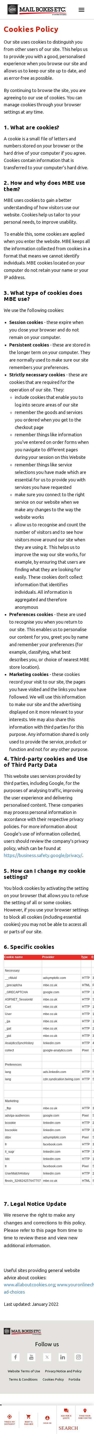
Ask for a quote (66, 1417)
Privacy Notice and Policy (63, 1371)
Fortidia (74, 1379)
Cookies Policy (53, 1379)
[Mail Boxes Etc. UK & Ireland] (37, 9)
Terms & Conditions (23, 1379)
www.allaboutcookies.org (29, 1284)
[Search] (68, 1428)
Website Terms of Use (24, 1371)
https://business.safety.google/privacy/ (43, 855)
